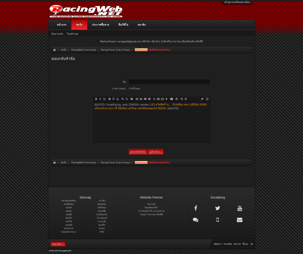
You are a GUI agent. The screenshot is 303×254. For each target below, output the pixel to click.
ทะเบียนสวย (101, 214)
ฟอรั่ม (79, 24)
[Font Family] (117, 99)
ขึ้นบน (245, 244)
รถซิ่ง (101, 232)
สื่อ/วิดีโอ (123, 24)
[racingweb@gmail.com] (240, 219)
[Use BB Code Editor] (207, 99)
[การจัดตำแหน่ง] (132, 99)
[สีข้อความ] (109, 99)
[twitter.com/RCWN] (218, 207)
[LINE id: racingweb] (196, 219)
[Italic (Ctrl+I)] (100, 99)
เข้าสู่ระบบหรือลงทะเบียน (237, 2)
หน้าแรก (61, 24)
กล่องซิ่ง (68, 225)
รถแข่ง (102, 228)
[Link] (123, 99)
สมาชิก (142, 24)
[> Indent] (149, 99)
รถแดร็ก (101, 225)
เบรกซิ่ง (68, 221)
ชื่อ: (124, 82)
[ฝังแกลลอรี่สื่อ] (171, 99)
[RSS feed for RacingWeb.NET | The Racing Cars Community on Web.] (252, 240)
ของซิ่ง (69, 214)
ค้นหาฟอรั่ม (57, 33)
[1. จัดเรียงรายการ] (141, 99)
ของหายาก (69, 228)
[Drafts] (176, 99)
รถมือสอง (102, 207)
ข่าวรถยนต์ (102, 218)
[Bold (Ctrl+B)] (96, 99)
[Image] (158, 99)
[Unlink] (127, 99)
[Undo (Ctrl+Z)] (182, 99)
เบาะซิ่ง (102, 200)
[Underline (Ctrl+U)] (104, 99)
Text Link (151, 204)
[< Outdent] (145, 99)
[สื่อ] (162, 99)
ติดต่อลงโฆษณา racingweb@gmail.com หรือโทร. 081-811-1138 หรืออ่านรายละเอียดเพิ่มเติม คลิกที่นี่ (151, 41)
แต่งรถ (69, 211)
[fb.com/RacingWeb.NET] (196, 207)
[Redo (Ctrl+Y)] (186, 99)
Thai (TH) (56, 244)
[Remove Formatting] (202, 99)
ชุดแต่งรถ (102, 204)
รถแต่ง (69, 207)
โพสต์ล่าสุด (72, 33)
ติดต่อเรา (218, 244)
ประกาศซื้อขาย (100, 24)
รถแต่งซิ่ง (102, 211)
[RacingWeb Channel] (240, 207)
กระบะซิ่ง (102, 221)
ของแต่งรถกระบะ (68, 232)
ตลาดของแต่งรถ (69, 200)
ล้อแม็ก (68, 218)
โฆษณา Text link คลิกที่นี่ (151, 214)
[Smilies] (154, 99)
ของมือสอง (69, 204)
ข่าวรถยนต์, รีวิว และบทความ (151, 211)
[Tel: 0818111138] (218, 219)
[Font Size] (113, 99)
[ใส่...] (166, 99)
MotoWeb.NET (151, 207)
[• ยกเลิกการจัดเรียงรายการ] (137, 99)
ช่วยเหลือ (227, 244)
